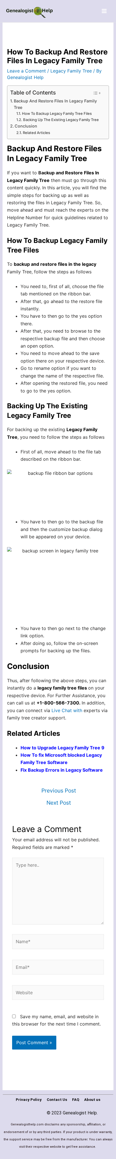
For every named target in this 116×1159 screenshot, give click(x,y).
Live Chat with (68, 710)
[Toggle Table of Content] (96, 93)
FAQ (75, 1099)
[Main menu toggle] (104, 11)
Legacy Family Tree (71, 71)
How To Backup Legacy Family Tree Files (57, 113)
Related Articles (36, 132)
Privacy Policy (29, 1099)
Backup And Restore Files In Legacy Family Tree (55, 104)
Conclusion (26, 126)
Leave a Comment (26, 71)
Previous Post (58, 790)
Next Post (58, 802)
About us (92, 1099)
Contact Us (57, 1099)
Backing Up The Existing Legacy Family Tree (61, 119)
